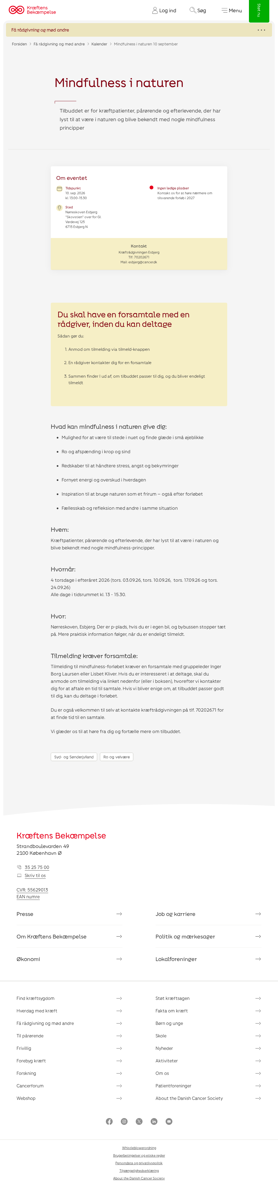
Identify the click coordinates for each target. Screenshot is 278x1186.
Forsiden (19, 44)
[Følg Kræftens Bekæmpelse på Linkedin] (154, 1122)
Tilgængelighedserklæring (139, 1170)
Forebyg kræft (31, 1060)
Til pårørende (30, 1035)
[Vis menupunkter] (139, 30)
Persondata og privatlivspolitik (139, 1163)
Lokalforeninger (176, 959)
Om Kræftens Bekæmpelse (52, 936)
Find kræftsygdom (36, 998)
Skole (161, 1035)
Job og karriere (175, 913)
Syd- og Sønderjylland (74, 757)
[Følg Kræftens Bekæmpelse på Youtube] (169, 1122)
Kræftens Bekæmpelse (61, 835)
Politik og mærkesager (185, 936)
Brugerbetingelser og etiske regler (139, 1155)
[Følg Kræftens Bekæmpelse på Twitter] (139, 1122)
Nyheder (164, 1048)
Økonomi (28, 959)
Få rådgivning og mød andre (59, 44)
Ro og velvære (116, 757)
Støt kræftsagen (172, 998)
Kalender (99, 44)
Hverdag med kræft (37, 1010)
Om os (162, 1073)
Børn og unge (169, 1023)
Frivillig (24, 1048)
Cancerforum (30, 1085)
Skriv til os (35, 875)
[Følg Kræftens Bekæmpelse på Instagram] (124, 1122)
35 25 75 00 (37, 867)
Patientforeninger (173, 1085)
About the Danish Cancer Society (189, 1098)
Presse (25, 913)
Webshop (26, 1098)
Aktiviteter (167, 1060)
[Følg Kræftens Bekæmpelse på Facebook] (109, 1122)
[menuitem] (162, 10)
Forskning (26, 1073)
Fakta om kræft (172, 1010)
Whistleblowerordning (139, 1148)
